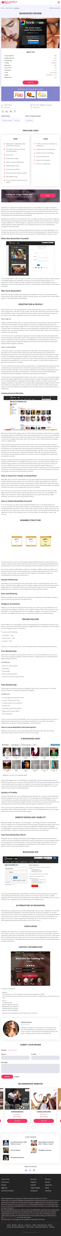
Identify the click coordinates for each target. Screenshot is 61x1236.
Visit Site (30, 82)
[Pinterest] (14, 111)
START (48, 195)
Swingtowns (34, 1191)
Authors (50, 1225)
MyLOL (47, 1188)
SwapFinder (48, 1185)
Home (9, 1225)
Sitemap (51, 1227)
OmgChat (33, 1182)
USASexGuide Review (17, 1157)
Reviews (14, 1225)
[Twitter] (10, 111)
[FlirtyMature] (34, 1150)
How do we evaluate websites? (16, 1227)
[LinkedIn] (6, 111)
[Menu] (59, 2)
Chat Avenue (5, 1182)
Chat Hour (33, 1179)
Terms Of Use (30, 1227)
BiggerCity (4, 1188)
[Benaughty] (30, 94)
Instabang (48, 1191)
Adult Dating (5, 116)
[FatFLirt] (6, 1150)
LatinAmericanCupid (7, 1191)
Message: (4, 1062)
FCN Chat (48, 1179)
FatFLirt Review (15, 1150)
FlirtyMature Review (44, 1150)
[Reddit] (26, 1170)
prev (27, 1127)
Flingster (3, 1185)
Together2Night (35, 1188)
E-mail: (33, 1054)
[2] (10, 1050)
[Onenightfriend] (42, 94)
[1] (8, 1050)
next (33, 1127)
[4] (14, 1050)
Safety (34, 1225)
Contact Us (28, 1225)
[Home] (10, 2)
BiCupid (47, 1182)
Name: (3, 1054)
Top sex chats (5, 1179)
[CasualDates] (6, 1143)
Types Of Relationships (33, 116)
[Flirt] (19, 94)
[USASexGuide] (6, 1157)
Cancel (16, 1077)
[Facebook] (2, 111)
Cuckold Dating (6, 120)
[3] (12, 1050)
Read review (17, 1117)
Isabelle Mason (26, 1022)
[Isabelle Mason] (11, 1029)
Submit (7, 1077)
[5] (16, 1050)
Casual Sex (29, 120)
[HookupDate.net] (34, 1143)
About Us (21, 1225)
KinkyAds (33, 1185)
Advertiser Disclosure (41, 1227)
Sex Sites (16, 120)
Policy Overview (42, 1225)
